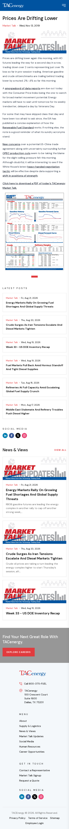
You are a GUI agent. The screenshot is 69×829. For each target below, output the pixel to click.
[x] (18, 435)
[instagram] (24, 435)
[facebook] (11, 435)
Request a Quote (29, 780)
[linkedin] (5, 435)
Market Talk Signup (30, 775)
